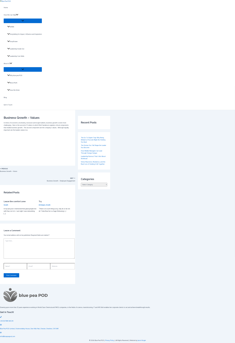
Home (6, 7)
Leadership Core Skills (17, 56)
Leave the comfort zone (15, 201)
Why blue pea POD (16, 75)
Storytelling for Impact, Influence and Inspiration (26, 34)
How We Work (15, 90)
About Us (7, 63)
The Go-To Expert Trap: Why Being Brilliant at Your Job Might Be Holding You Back (93, 140)
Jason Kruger (142, 340)
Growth (6, 205)
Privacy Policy (109, 340)
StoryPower (14, 41)
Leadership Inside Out (17, 49)
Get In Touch (8, 105)
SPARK (12, 27)
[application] (17, 15)
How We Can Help (10, 15)
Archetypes (42, 205)
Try (40, 201)
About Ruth (13, 83)
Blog (5, 97)
